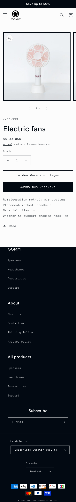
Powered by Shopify (48, 500)
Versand (7, 144)
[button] (5, 15)
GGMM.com (31, 500)
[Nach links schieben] (29, 108)
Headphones (16, 269)
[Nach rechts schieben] (46, 108)
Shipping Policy (20, 332)
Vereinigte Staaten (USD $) (36, 449)
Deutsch (36, 471)
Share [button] (12, 225)
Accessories (17, 278)
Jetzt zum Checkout (38, 186)
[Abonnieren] (63, 422)
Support (13, 287)
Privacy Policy (19, 341)
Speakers (14, 260)
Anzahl (8, 150)
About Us (14, 314)
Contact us (16, 323)
